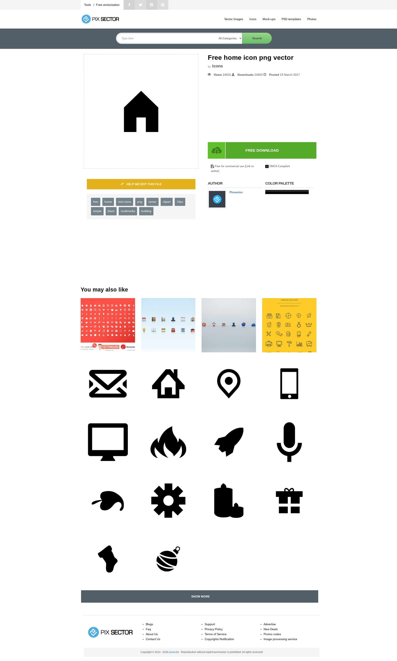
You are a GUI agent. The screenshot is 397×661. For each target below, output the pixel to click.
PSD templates (291, 19)
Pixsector (236, 192)
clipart (167, 201)
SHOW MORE (200, 596)
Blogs (149, 624)
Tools (88, 4)
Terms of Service (216, 634)
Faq (148, 629)
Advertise (270, 624)
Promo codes (272, 634)
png (139, 201)
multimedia (128, 211)
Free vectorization (108, 4)
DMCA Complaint (279, 166)
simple (97, 211)
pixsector (174, 652)
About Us (152, 634)
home (108, 201)
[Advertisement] (242, 109)
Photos (311, 19)
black (111, 211)
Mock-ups (269, 19)
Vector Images (233, 19)
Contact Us (153, 639)
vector (152, 201)
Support (210, 624)
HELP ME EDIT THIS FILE (143, 184)
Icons (252, 19)
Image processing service (280, 639)
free (95, 201)
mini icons (124, 201)
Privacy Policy (214, 629)
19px (180, 201)
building (146, 211)
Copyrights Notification (219, 639)
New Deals (271, 629)
